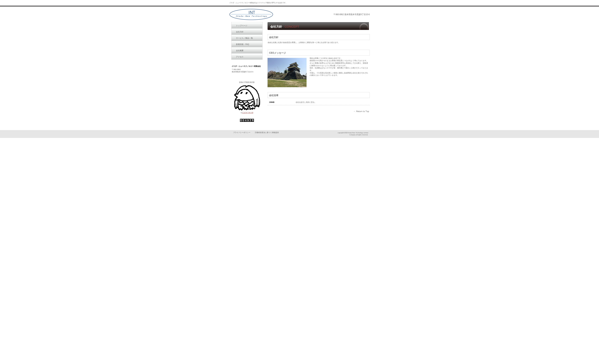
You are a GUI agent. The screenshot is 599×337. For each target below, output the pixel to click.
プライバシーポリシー (241, 132)
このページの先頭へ (361, 111)
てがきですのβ (247, 113)
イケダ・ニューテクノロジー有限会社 (251, 14)
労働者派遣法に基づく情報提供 (267, 132)
